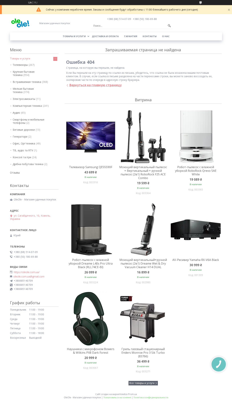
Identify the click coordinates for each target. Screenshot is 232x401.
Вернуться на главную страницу (95, 85)
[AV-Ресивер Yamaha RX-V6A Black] (196, 230)
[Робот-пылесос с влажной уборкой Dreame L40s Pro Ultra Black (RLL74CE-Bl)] (91, 230)
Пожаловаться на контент (117, 397)
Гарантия (130, 36)
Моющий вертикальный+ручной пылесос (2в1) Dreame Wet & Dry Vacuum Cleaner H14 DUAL (143, 263)
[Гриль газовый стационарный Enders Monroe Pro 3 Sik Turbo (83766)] (143, 319)
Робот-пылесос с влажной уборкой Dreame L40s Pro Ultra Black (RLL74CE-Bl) (91, 263)
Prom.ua (132, 394)
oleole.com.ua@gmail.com (28, 276)
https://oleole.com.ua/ (27, 272)
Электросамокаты (24, 99)
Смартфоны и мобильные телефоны (28, 121)
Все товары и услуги (141, 383)
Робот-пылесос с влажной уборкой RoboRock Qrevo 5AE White (195, 170)
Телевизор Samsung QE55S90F (90, 167)
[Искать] (169, 26)
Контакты (150, 36)
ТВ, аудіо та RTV (23, 150)
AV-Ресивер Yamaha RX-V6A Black (195, 260)
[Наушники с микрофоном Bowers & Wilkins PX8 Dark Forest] (91, 319)
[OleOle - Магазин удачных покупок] (20, 23)
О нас (165, 36)
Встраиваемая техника (27, 82)
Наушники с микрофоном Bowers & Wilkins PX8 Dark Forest (90, 350)
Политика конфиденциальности (150, 397)
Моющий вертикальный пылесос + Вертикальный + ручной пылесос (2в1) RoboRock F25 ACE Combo (143, 172)
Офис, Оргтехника (24, 143)
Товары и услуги (74, 36)
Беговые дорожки (24, 129)
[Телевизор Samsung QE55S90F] (91, 137)
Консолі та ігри (22, 157)
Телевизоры (20, 65)
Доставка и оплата (105, 36)
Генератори (20, 136)
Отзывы (15, 172)
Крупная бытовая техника (23, 73)
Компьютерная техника (27, 105)
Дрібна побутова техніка (28, 164)
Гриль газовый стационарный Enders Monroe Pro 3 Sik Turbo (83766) (143, 352)
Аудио (16, 112)
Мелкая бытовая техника (23, 90)
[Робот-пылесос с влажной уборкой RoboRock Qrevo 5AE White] (196, 137)
